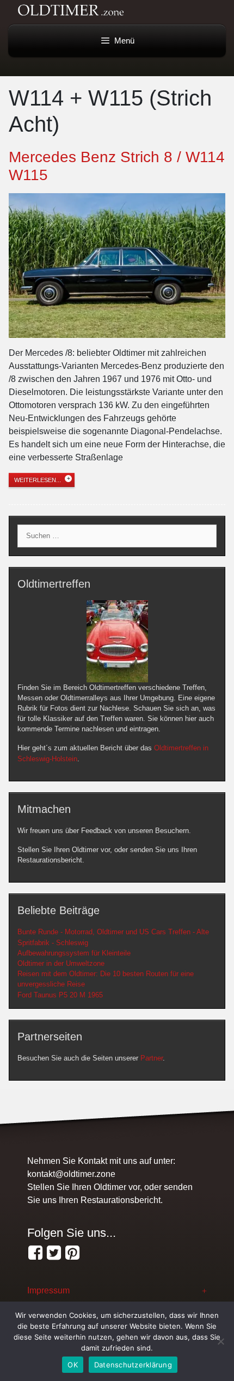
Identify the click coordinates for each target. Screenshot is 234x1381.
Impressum (48, 1290)
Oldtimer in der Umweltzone (60, 963)
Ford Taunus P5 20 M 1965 (60, 995)
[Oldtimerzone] (72, 1253)
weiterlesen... (37, 480)
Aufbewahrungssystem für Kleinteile (74, 953)
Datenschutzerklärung (133, 1364)
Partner (151, 1058)
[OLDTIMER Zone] (54, 1253)
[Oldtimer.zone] (35, 1253)
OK (72, 1364)
